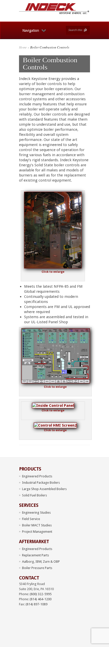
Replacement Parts (35, 555)
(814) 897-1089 (36, 604)
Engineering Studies (36, 512)
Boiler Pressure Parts (37, 568)
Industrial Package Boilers (41, 482)
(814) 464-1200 (40, 599)
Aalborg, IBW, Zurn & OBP (41, 561)
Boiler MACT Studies (37, 525)
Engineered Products (37, 476)
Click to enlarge (53, 271)
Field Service (31, 519)
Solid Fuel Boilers (34, 495)
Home (23, 47)
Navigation (30, 30)
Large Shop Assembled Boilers (44, 489)
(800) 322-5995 (40, 594)
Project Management (37, 531)
